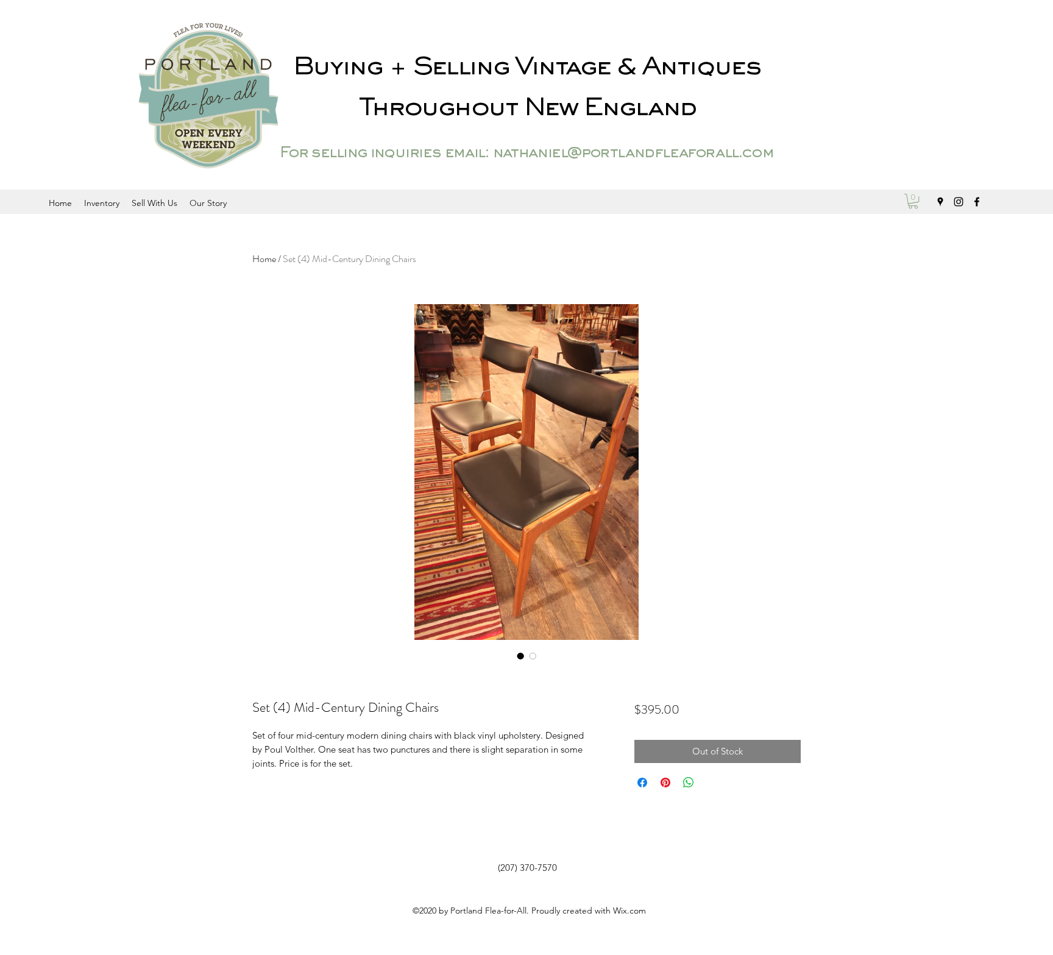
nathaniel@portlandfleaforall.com (632, 153)
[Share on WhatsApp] (688, 782)
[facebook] (977, 202)
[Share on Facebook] (642, 782)
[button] (913, 201)
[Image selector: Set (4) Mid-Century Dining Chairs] (520, 656)
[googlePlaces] (940, 202)
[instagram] (958, 202)
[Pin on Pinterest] (665, 782)
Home (264, 259)
